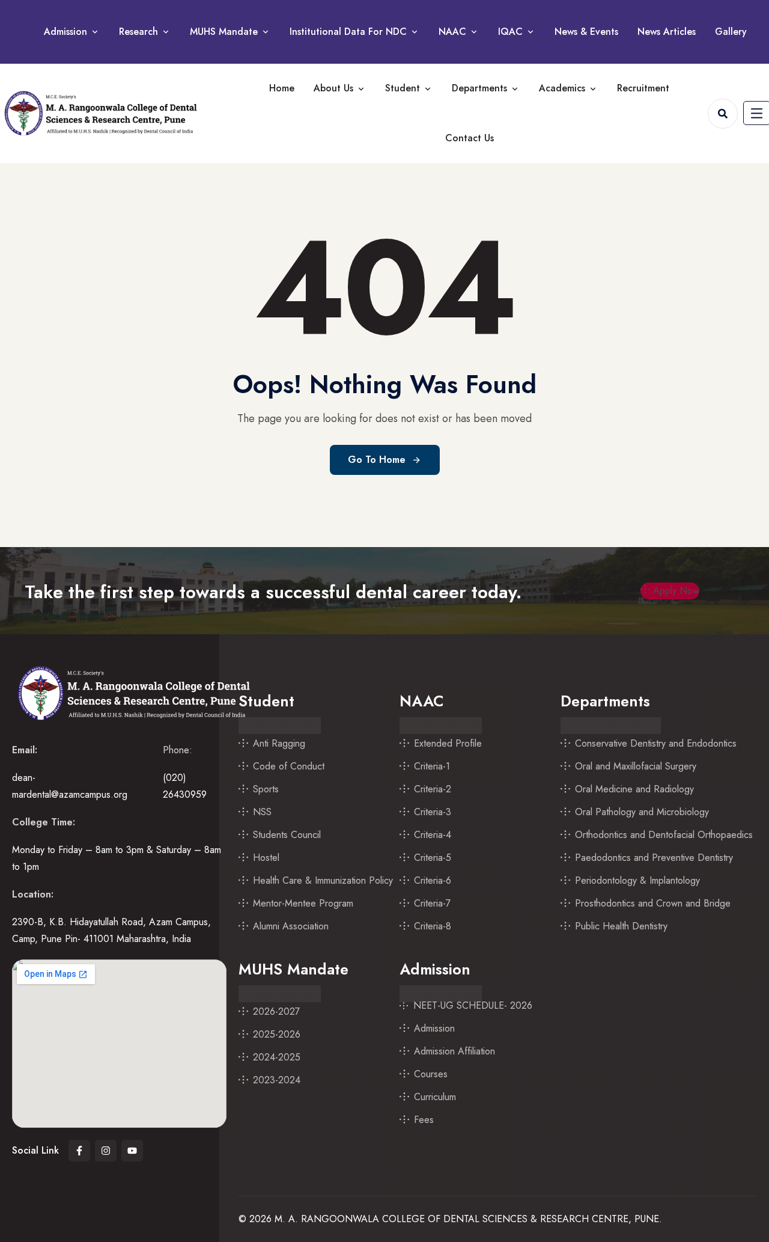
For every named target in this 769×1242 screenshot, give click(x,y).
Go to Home (377, 460)
